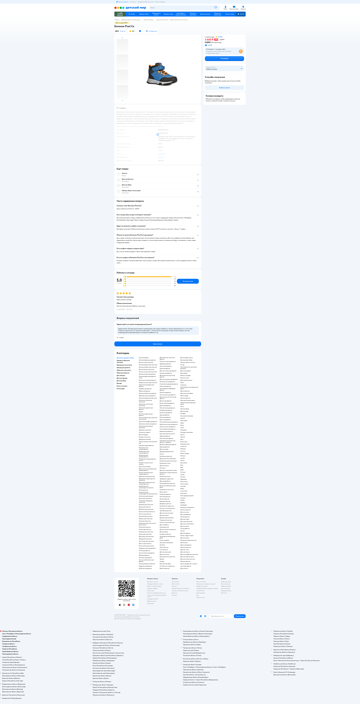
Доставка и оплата (152, 581)
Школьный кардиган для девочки (146, 408)
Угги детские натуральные (167, 566)
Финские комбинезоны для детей (168, 486)
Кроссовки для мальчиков (167, 434)
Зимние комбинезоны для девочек (146, 560)
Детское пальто (164, 515)
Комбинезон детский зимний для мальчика (147, 524)
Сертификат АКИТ (152, 599)
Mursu (182, 406)
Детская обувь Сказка (186, 357)
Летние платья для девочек (167, 408)
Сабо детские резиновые (187, 400)
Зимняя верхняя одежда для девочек (167, 389)
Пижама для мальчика (145, 529)
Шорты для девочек (165, 392)
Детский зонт (184, 568)
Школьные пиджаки (144, 432)
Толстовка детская (165, 496)
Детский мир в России (120, 619)
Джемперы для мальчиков (146, 536)
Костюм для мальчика (145, 514)
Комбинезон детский (166, 456)
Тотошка (182, 456)
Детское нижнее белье (187, 524)
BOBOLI (182, 503)
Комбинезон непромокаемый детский (168, 473)
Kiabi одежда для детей (186, 495)
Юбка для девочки (144, 555)
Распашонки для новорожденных (143, 448)
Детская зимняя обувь (186, 393)
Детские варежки (185, 533)
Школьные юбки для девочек (147, 374)
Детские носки (184, 512)
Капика (182, 434)
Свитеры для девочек (166, 373)
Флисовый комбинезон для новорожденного (147, 483)
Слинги (162, 454)
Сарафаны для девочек (145, 388)
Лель (181, 465)
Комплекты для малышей (146, 496)
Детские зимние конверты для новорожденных (147, 469)
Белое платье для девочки (167, 403)
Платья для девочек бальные (147, 564)
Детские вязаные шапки (187, 556)
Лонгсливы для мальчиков (146, 541)
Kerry (181, 439)
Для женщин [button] (121, 375)
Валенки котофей (185, 375)
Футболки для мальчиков (146, 509)
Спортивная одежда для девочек (169, 384)
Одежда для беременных (167, 451)
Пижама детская (185, 517)
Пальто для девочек (165, 386)
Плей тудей (183, 420)
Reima (182, 425)
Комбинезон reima (165, 463)
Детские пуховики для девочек (169, 379)
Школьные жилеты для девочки (148, 424)
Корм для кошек (225, 584)
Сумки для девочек (185, 566)
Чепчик (182, 531)
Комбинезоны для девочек (167, 381)
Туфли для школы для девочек (147, 395)
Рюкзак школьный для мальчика (148, 372)
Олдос (182, 423)
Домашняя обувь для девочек (168, 444)
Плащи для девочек (165, 494)
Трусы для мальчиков (186, 521)
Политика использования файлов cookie (156, 595)
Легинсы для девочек (166, 366)
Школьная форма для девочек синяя (147, 377)
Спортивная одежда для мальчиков (145, 501)
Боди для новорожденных (146, 445)
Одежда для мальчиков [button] (124, 365)
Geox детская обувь (165, 564)
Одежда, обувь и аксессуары (130, 20)
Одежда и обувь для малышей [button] (123, 361)
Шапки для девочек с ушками (188, 564)
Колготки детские (185, 510)
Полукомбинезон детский (167, 483)
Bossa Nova (183, 463)
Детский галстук (185, 552)
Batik (181, 467)
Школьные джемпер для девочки (146, 414)
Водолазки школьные (145, 430)
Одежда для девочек (165, 364)
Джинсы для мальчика (145, 543)
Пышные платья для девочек (168, 361)
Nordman (162, 545)
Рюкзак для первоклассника (188, 540)
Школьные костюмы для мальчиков (146, 404)
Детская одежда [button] (122, 378)
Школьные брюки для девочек (147, 393)
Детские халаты (184, 519)
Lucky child (183, 491)
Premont (182, 477)
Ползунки (162, 468)
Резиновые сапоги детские (167, 556)
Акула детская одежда (186, 416)
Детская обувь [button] (121, 381)
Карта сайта (150, 603)
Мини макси (184, 481)
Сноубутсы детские (165, 534)
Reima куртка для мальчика (146, 546)
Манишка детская (185, 561)
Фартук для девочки (144, 391)
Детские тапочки (165, 554)
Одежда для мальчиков (145, 539)
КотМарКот (183, 505)
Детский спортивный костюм (168, 470)
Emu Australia (184, 484)
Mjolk (182, 470)
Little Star (183, 486)
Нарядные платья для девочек (147, 548)
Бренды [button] (119, 383)
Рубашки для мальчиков (145, 518)
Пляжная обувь (184, 409)
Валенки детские (164, 568)
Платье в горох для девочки (168, 426)
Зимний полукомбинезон (167, 522)
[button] (241, 14)
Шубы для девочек (165, 368)
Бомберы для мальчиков (146, 532)
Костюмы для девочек (166, 412)
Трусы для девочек (185, 514)
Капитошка (183, 493)
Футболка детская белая (166, 518)
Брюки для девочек (165, 405)
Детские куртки (164, 465)
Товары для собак (226, 586)
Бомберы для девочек (166, 410)
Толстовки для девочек (145, 557)
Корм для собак (225, 588)
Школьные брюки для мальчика (148, 367)
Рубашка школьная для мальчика (148, 382)
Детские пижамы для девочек (168, 371)
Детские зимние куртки (166, 513)
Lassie (182, 427)
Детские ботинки (162, 20)
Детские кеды (184, 411)
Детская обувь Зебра (186, 360)
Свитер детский (164, 527)
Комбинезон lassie (165, 476)
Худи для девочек (165, 415)
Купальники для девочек (187, 507)
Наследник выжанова (186, 432)
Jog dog (162, 561)
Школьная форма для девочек (147, 360)
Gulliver (182, 418)
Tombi (182, 382)
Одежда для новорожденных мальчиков (147, 479)
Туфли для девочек (165, 436)
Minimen (182, 472)
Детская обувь (148, 20)
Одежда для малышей (145, 439)
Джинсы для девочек (166, 401)
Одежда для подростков (166, 479)
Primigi (182, 365)
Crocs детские (164, 549)
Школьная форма (144, 357)
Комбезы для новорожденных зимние (147, 459)
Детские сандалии (185, 371)
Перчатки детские (185, 547)
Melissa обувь (184, 395)
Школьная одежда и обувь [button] (125, 358)
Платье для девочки (144, 550)
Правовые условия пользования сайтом (138, 615)
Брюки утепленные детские (168, 529)
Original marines (185, 444)
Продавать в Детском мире (155, 584)
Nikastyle (183, 449)
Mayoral (182, 437)
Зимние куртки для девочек (168, 395)
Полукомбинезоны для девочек (169, 422)
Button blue (183, 441)
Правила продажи (152, 588)
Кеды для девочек (165, 447)
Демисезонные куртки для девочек (167, 376)
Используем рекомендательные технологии (127, 617)
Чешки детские (164, 547)
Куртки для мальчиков (145, 498)
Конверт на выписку (145, 437)
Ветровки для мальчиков (146, 504)
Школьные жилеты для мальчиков (145, 401)
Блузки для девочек (165, 417)
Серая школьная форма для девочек (146, 385)
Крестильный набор (144, 466)
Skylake (141, 411)
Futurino (182, 451)
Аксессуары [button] (121, 389)
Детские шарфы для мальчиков (189, 554)
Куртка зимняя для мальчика (147, 511)
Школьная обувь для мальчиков (148, 398)
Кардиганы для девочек (145, 566)
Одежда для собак (226, 590)
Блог (197, 595)
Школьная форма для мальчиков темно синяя (148, 418)
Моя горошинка (143, 490)
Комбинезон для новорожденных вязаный (146, 486)
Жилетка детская (164, 499)
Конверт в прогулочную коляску (146, 463)
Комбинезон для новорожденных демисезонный (148, 493)
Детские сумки (184, 549)
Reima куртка (163, 492)
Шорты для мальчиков (145, 534)
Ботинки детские (185, 398)
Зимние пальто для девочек (147, 553)
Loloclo (182, 458)
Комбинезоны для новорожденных (144, 452)
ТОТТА (182, 500)
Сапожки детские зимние (187, 362)
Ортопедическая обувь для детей (167, 537)
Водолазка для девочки (166, 431)
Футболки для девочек (145, 568)
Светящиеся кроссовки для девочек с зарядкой (167, 441)
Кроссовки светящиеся (166, 542)
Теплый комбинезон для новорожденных (146, 473)
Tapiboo (162, 559)
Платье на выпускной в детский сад (148, 442)
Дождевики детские (165, 503)
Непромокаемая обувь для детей (188, 403)
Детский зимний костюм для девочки (168, 397)
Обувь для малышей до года (147, 476)
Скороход (183, 385)
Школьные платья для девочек (147, 380)
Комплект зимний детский (167, 508)
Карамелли (183, 479)
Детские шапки (184, 538)
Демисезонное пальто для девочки (167, 358)
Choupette (183, 430)
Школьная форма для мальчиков (148, 365)
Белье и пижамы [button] (122, 386)
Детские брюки (164, 525)
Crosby (182, 474)
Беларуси (138, 619)
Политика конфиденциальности (156, 593)
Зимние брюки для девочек (168, 429)
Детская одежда (143, 434)
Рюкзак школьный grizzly (146, 362)
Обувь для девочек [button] (123, 373)
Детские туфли (164, 449)
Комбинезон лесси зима (167, 489)
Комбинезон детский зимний (168, 461)
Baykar (182, 488)
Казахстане (131, 619)
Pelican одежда (184, 453)
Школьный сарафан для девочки (148, 421)
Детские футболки (165, 481)
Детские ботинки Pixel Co (179, 20)
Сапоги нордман (164, 540)
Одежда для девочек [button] (123, 368)
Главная (116, 20)
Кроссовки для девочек (166, 438)
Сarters (182, 460)
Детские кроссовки (165, 552)
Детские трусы (184, 526)
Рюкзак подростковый (186, 535)
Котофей (182, 413)
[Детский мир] (130, 7)
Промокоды (150, 590)
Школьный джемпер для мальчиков (146, 426)
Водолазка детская (165, 501)
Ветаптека (224, 593)
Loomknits (183, 446)
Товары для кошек (226, 581)
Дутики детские (185, 391)
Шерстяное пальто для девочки (169, 424)
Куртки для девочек (165, 419)
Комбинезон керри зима (167, 506)
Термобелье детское (165, 510)
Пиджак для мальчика (166, 520)
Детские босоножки (186, 380)
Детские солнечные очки (187, 559)
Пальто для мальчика (145, 527)
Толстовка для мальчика (145, 516)
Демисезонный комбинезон (168, 458)
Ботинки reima (184, 378)
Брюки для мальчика (145, 507)
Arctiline (182, 498)
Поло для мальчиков (145, 521)
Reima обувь (183, 373)
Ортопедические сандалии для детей (189, 387)
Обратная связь (151, 601)
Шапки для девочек (186, 545)
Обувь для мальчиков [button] (124, 370)
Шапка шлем (184, 542)
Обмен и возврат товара (154, 586)
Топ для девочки (185, 528)
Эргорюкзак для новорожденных (143, 456)
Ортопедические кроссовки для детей (188, 367)
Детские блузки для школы (146, 369)
